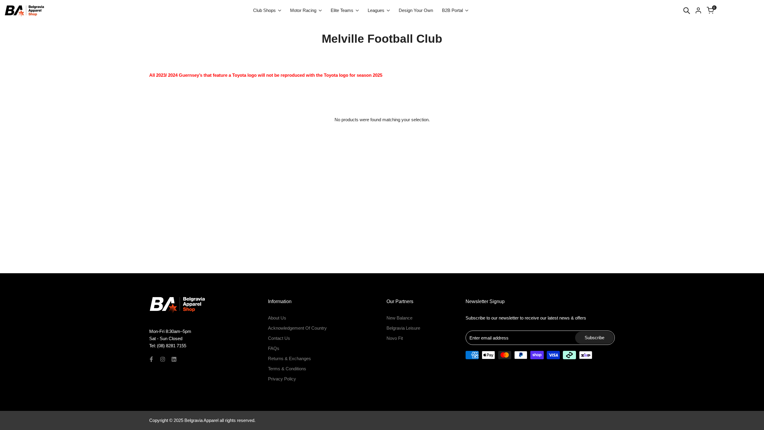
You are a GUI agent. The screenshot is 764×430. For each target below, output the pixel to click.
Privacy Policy (282, 378)
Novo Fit (394, 338)
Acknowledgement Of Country (297, 328)
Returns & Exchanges (289, 358)
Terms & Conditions (287, 368)
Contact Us (279, 338)
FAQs (273, 348)
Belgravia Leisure (403, 328)
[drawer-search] (686, 10)
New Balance (399, 317)
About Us (277, 317)
